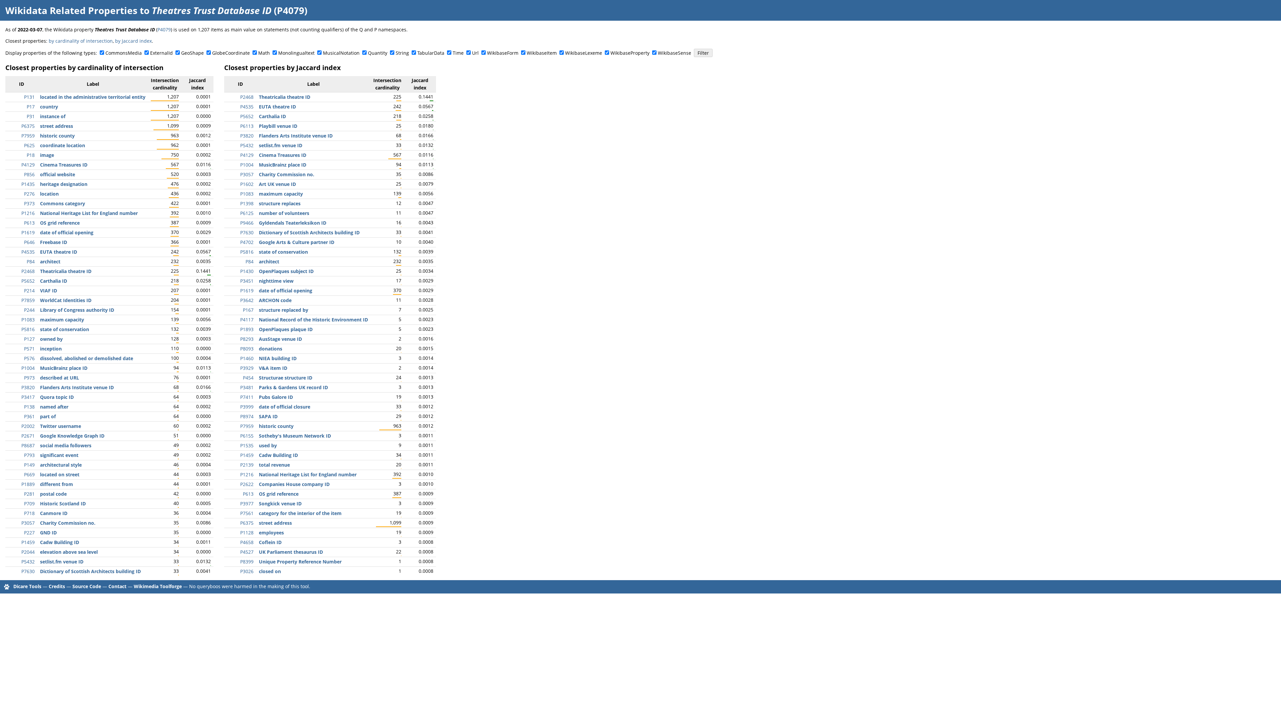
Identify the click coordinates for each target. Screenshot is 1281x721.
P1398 (247, 203)
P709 (29, 503)
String (402, 53)
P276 (29, 194)
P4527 (247, 552)
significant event (59, 455)
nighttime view (276, 281)
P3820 (28, 387)
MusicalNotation (341, 53)
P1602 (247, 184)
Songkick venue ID (280, 503)
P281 (29, 494)
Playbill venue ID (278, 126)
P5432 (28, 561)
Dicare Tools (27, 586)
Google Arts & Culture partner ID (296, 242)
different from (56, 484)
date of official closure (284, 407)
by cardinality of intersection (81, 41)
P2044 (28, 552)
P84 (31, 261)
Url (475, 53)
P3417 (28, 397)
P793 (29, 455)
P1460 (247, 358)
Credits (57, 586)
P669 (29, 474)
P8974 (247, 416)
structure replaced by (283, 310)
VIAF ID (48, 290)
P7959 (28, 136)
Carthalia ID (53, 281)
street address (56, 126)
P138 (29, 407)
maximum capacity (62, 319)
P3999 (247, 407)
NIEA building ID (278, 358)
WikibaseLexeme (583, 53)
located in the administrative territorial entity (92, 97)
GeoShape (192, 53)
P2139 (247, 465)
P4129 (28, 165)
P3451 (247, 281)
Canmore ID (53, 513)
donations (270, 348)
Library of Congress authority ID (77, 310)
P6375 (28, 126)
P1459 (28, 542)
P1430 (247, 271)
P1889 (28, 484)
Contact (117, 586)
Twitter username (60, 426)
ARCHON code (275, 300)
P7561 (247, 513)
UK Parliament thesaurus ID (291, 552)
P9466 (247, 223)
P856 (29, 174)
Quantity (377, 53)
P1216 (28, 213)
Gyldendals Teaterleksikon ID (292, 223)
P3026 (247, 571)
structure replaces (280, 203)
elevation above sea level (69, 552)
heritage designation (63, 184)
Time (458, 53)
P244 (29, 310)
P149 (29, 465)
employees (271, 532)
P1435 (28, 184)
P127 (29, 339)
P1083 (28, 319)
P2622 (247, 484)
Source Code (86, 586)
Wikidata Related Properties (71, 10)
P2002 (28, 426)
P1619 (28, 232)
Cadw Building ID (59, 542)
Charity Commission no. (67, 523)
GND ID (48, 532)
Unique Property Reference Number (300, 561)
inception (51, 348)
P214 (29, 290)
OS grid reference (60, 223)
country (49, 106)
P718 (29, 513)
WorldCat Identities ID (65, 300)
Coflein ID (270, 542)
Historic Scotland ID (63, 503)
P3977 (247, 503)
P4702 (247, 242)
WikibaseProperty (630, 53)
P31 (31, 116)
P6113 (247, 126)
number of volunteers (284, 213)
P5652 (28, 281)
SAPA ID (268, 416)
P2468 (28, 271)
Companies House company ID (294, 484)
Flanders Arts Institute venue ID (77, 387)
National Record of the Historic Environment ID (313, 319)
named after (54, 407)
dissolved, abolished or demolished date (86, 358)
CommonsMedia (123, 53)
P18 (31, 155)
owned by (51, 339)
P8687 (28, 445)
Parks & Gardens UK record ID (293, 387)
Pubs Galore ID (276, 397)
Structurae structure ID (285, 378)
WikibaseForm (502, 53)
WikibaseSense (674, 53)
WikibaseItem (542, 53)
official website (57, 174)
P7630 (28, 571)
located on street (59, 474)
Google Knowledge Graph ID (72, 436)
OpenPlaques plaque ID (286, 329)
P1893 (247, 329)
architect (50, 261)
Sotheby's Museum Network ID (295, 436)
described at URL (59, 378)
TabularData (430, 53)
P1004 (28, 368)
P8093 (247, 348)
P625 (29, 145)
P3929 (247, 368)
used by (268, 445)
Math (264, 53)
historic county (57, 136)
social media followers (65, 445)
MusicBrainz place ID (63, 368)
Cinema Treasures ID (63, 165)
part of (48, 416)
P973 (29, 378)
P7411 (247, 397)
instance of (52, 116)
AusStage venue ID (280, 339)
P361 (29, 416)
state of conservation (64, 329)
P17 (31, 106)
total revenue (274, 465)
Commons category (62, 203)
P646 (29, 242)
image (47, 155)
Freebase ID (53, 242)
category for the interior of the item (300, 513)
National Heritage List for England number (89, 213)
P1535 (247, 445)
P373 (29, 203)
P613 (29, 223)
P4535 (28, 252)
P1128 (247, 532)
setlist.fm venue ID (61, 561)
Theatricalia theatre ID (65, 271)
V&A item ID (273, 368)
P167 (248, 310)
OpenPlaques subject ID (286, 271)
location (49, 194)
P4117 (247, 319)
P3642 (247, 300)
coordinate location (62, 145)
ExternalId (161, 53)
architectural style (61, 465)
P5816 (28, 329)
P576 (29, 358)
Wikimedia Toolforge (158, 586)
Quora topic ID (57, 397)
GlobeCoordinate (231, 53)
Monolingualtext (296, 53)
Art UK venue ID (277, 184)
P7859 (28, 300)
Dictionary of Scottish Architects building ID (90, 571)
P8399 (247, 561)
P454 (248, 378)
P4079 (164, 29)
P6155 (247, 436)
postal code (53, 494)
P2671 (28, 436)
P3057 (28, 523)
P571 (29, 348)
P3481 (247, 387)
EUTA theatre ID (58, 252)
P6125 (247, 213)
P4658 (247, 542)
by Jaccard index (133, 41)
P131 (29, 97)
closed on (270, 571)
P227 (29, 532)
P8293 (247, 339)
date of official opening (66, 232)
